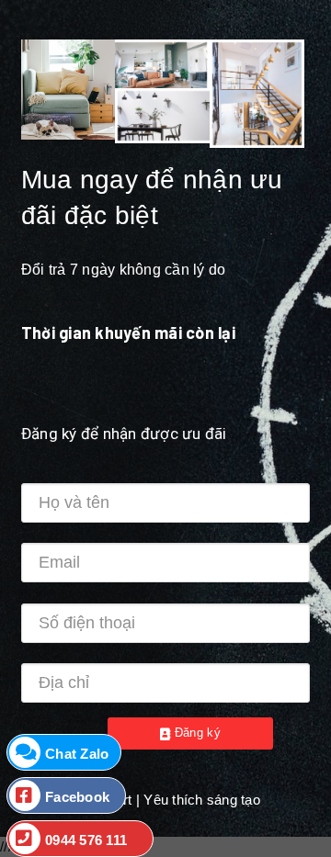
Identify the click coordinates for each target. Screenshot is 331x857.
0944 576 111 (86, 840)
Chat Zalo (76, 753)
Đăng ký (195, 732)
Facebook (77, 797)
